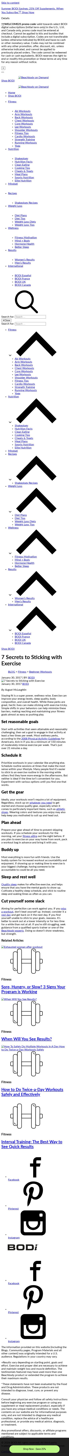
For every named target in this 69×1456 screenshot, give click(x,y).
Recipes (12, 193)
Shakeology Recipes (26, 202)
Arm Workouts (23, 114)
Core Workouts (24, 123)
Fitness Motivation (26, 237)
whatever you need (40, 802)
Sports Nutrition (24, 177)
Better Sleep (22, 247)
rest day (6, 915)
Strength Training (25, 139)
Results (12, 250)
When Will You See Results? (26, 1039)
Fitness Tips (22, 133)
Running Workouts (26, 142)
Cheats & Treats (24, 171)
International (15, 266)
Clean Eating (22, 165)
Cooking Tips (22, 168)
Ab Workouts (22, 111)
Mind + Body (22, 240)
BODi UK (20, 282)
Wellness (13, 228)
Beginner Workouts (40, 672)
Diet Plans (21, 215)
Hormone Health (24, 244)
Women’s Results (25, 259)
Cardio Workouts (25, 136)
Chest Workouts (24, 120)
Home (11, 92)
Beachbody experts (12, 930)
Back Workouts (24, 117)
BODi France (22, 278)
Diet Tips (20, 218)
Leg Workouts (23, 127)
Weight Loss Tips (24, 225)
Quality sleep (9, 884)
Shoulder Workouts (26, 130)
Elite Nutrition (23, 180)
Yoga (17, 146)
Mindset (13, 184)
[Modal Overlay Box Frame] (34, 1447)
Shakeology (21, 158)
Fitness (12, 101)
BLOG (11, 672)
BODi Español (23, 275)
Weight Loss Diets (25, 221)
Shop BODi (8, 80)
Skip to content (10, 2)
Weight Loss (15, 206)
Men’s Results (23, 263)
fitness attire (30, 836)
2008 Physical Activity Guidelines (40, 738)
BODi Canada (23, 285)
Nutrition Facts (23, 161)
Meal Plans (21, 174)
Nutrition (13, 149)
